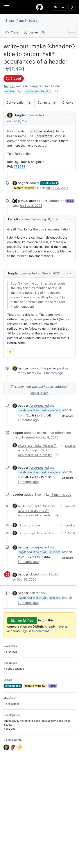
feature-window (24, 188)
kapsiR (13, 219)
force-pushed (39, 405)
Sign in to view (39, 392)
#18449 (19, 166)
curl (12, 20)
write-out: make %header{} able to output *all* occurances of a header (37, 450)
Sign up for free (22, 620)
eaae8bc (70, 525)
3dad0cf (54, 574)
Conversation (20, 102)
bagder (9, 86)
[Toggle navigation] (7, 7)
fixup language (29, 525)
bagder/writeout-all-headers (38, 91)
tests (70, 201)
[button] (69, 115)
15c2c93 (70, 445)
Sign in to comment (35, 631)
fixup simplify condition (36, 533)
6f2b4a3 (70, 533)
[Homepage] (39, 7)
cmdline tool (49, 183)
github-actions (29, 201)
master (9, 91)
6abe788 (70, 506)
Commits (48, 102)
